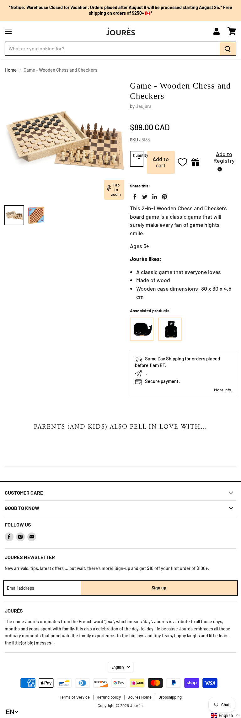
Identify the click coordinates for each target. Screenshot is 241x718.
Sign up (159, 587)
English (117, 667)
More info (222, 389)
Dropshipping (170, 697)
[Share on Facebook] (133, 195)
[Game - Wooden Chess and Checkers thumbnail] (14, 215)
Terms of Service (75, 697)
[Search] (228, 49)
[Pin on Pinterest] (163, 195)
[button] (219, 159)
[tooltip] (219, 169)
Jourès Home (140, 697)
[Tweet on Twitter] (143, 195)
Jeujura (144, 106)
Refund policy (109, 697)
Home (11, 70)
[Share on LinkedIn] (153, 195)
